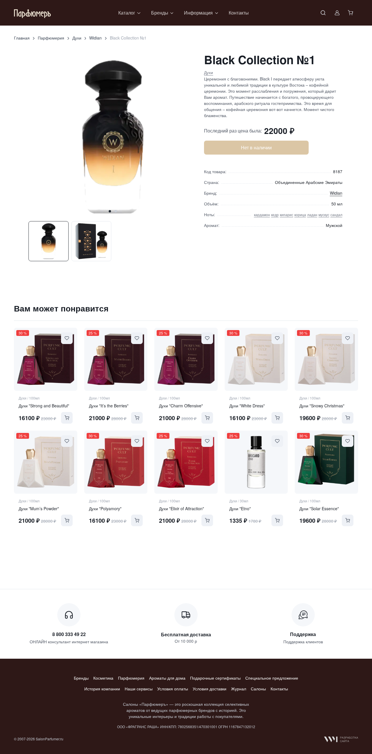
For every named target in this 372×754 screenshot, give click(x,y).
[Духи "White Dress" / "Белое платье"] (256, 359)
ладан (312, 214)
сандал (336, 214)
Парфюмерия (51, 38)
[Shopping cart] (351, 13)
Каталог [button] (126, 12)
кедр (275, 214)
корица (300, 214)
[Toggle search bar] (323, 13)
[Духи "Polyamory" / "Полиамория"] (116, 462)
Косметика (103, 678)
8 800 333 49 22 (69, 634)
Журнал (238, 689)
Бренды (81, 678)
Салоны (258, 689)
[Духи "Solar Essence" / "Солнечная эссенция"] (326, 462)
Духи (76, 38)
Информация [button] (198, 12)
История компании (102, 689)
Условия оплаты (172, 689)
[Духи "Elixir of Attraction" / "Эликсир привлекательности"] (186, 462)
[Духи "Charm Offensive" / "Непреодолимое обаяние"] (186, 359)
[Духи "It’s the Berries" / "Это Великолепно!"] (116, 359)
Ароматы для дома (167, 678)
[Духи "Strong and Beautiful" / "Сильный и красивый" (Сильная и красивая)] (45, 359)
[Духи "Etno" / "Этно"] (256, 462)
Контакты (239, 12)
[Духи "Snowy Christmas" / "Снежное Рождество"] (326, 359)
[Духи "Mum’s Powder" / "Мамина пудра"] (45, 462)
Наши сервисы (139, 689)
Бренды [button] (159, 12)
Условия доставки (209, 689)
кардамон (262, 214)
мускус (324, 214)
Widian (95, 38)
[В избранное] (67, 338)
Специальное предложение (271, 678)
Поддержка (303, 634)
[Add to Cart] (67, 418)
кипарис (286, 214)
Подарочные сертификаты (215, 678)
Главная (22, 38)
